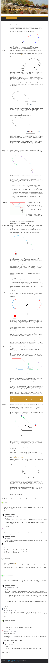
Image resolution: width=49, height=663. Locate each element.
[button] (15, 17)
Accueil (3, 17)
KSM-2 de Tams (16, 147)
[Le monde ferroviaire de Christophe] (24, 1)
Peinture (26, 17)
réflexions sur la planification (19, 457)
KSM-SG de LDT (25, 147)
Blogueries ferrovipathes (34, 17)
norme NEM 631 (21, 54)
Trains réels (19, 17)
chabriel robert (7, 529)
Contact (3, 20)
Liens (41, 17)
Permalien (16, 516)
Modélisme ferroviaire (11, 17)
